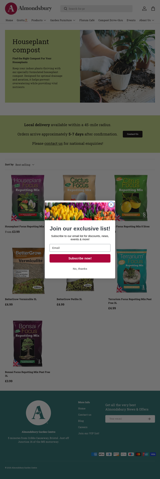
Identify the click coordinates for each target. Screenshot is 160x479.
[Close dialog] (111, 204)
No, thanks (80, 268)
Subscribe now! (80, 258)
